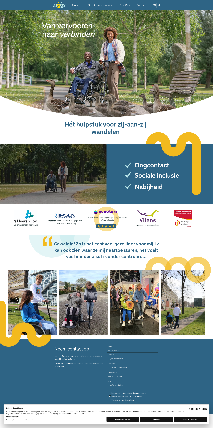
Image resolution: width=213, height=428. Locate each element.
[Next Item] (198, 302)
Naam (110, 346)
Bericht (110, 381)
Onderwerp (112, 372)
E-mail (110, 355)
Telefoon (111, 363)
